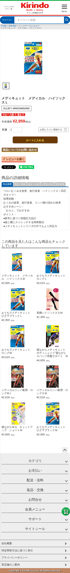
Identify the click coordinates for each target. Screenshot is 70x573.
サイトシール (35, 529)
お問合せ (35, 499)
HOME (4, 26)
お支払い (35, 470)
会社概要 (6, 543)
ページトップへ (65, 450)
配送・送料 (35, 480)
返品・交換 (35, 490)
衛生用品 (12, 26)
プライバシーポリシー (14, 557)
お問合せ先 (47, 184)
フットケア (23, 26)
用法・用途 (19, 184)
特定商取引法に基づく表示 (17, 550)
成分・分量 (33, 184)
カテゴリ (35, 461)
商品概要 (7, 184)
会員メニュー (35, 509)
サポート (35, 519)
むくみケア (34, 26)
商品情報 (59, 184)
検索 (67, 19)
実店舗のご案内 (10, 564)
